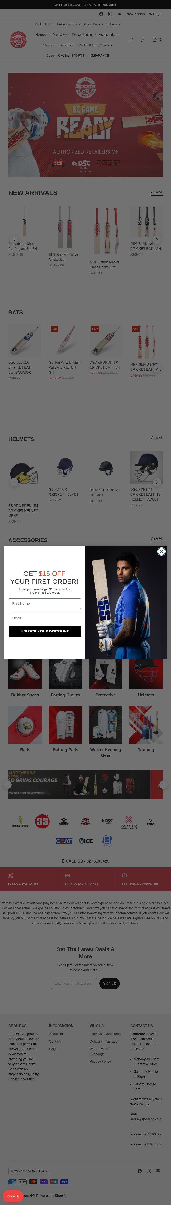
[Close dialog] (161, 551)
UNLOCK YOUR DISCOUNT (45, 631)
